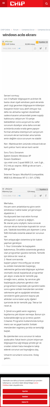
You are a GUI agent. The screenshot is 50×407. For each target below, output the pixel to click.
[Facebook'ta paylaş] (45, 48)
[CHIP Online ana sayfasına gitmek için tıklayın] (17, 5)
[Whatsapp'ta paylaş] (35, 48)
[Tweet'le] (40, 48)
